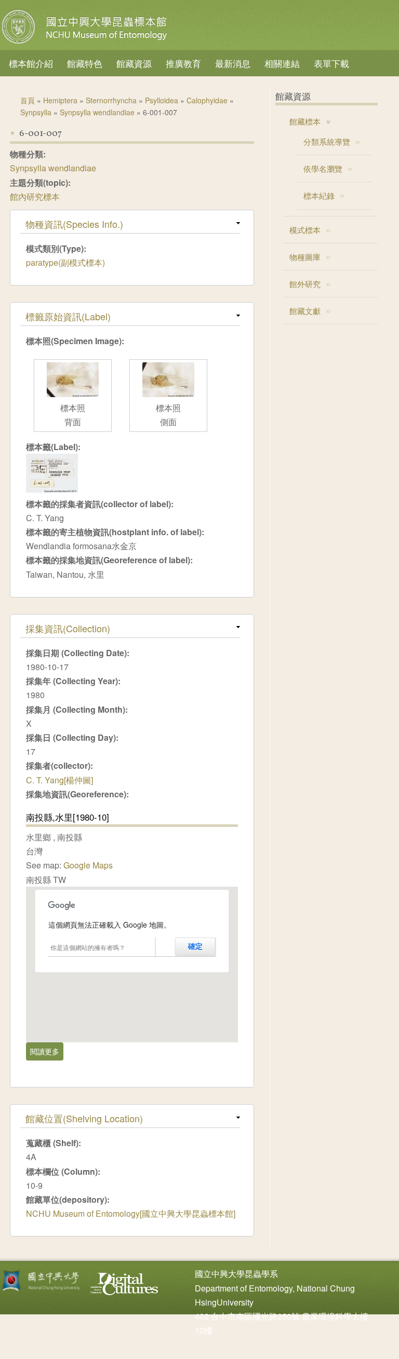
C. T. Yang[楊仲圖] (59, 780)
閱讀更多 (46, 1051)
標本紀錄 (319, 195)
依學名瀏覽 (322, 168)
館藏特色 (84, 63)
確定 (195, 946)
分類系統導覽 (326, 141)
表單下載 (331, 63)
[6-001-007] (52, 489)
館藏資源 (134, 63)
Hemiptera (60, 100)
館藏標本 (305, 121)
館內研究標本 (35, 196)
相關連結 (282, 63)
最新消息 (232, 63)
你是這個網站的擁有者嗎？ (87, 947)
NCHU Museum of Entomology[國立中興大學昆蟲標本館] (130, 1213)
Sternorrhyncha (111, 100)
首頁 (27, 100)
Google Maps (88, 865)
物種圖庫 (305, 256)
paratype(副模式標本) (65, 262)
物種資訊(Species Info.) (74, 223)
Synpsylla (35, 112)
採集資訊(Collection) (67, 628)
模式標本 (305, 229)
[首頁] (85, 43)
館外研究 (305, 283)
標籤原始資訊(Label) (68, 316)
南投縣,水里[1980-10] (67, 816)
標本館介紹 (31, 63)
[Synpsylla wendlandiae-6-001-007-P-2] (168, 394)
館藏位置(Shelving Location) (84, 1118)
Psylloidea (161, 100)
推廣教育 (183, 63)
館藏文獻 (305, 310)
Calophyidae (207, 100)
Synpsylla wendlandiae (97, 112)
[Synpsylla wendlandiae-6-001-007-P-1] (73, 394)
